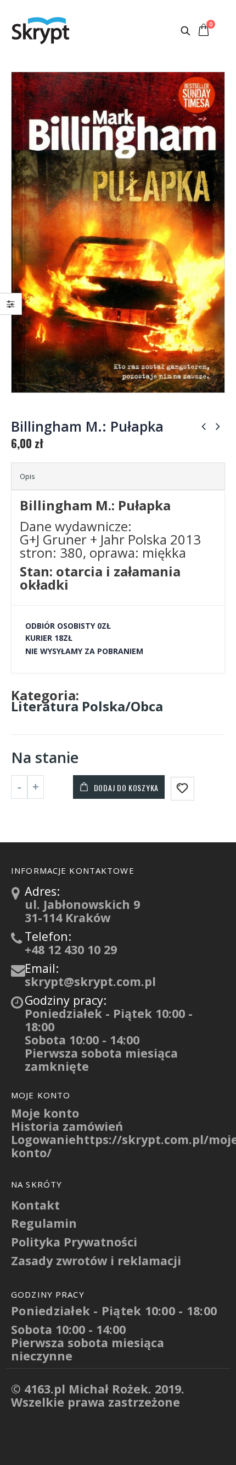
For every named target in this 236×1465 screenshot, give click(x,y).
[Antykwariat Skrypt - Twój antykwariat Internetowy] (41, 30)
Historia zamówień (67, 1126)
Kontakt (35, 1205)
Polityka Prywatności (74, 1242)
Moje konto (45, 1113)
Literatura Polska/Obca (87, 706)
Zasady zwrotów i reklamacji (96, 1260)
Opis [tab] (27, 476)
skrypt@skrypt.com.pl (90, 981)
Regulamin (44, 1223)
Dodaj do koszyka (126, 787)
